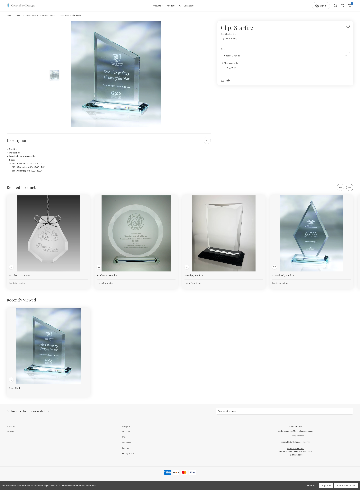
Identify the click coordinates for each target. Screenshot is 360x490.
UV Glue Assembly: (230, 63)
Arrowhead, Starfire (283, 275)
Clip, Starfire (16, 388)
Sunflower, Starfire (107, 275)
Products (10, 431)
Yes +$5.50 (231, 68)
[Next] (349, 187)
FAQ (124, 437)
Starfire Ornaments (19, 275)
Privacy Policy (128, 453)
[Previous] (340, 187)
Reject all (326, 485)
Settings (311, 485)
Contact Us (126, 442)
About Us (126, 431)
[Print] (229, 80)
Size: (223, 49)
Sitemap (125, 448)
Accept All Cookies (346, 485)
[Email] (223, 80)
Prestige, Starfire (193, 275)
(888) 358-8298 (298, 435)
